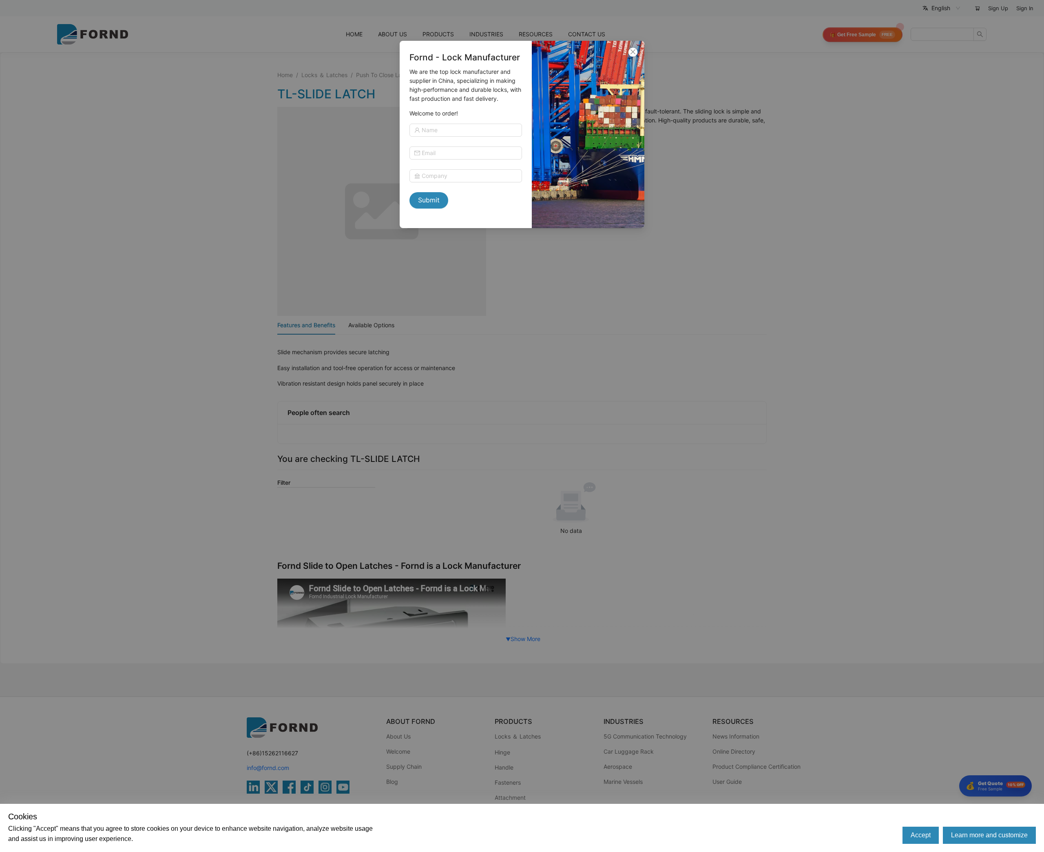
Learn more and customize (989, 835)
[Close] (632, 52)
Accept (921, 835)
